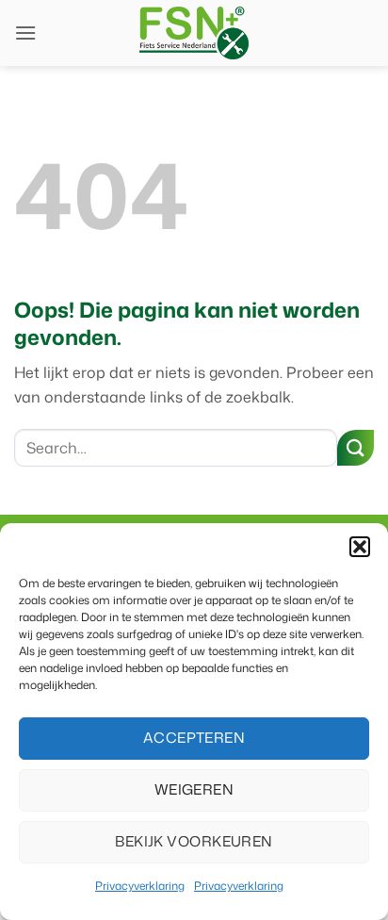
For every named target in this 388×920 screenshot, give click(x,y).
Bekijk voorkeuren (194, 841)
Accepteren (194, 738)
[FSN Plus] (194, 33)
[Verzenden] (355, 448)
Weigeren (194, 789)
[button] (359, 546)
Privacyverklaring (140, 886)
